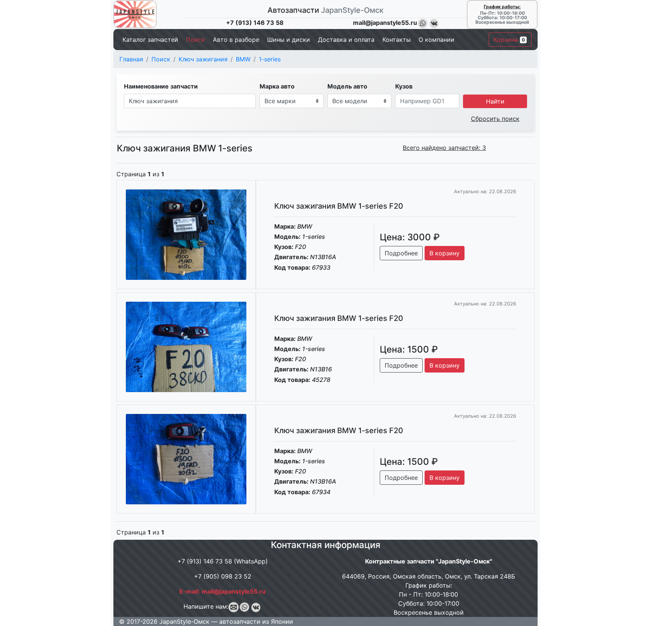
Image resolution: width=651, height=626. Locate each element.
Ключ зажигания (203, 59)
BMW (243, 59)
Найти (495, 101)
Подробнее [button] (401, 253)
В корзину (444, 253)
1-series (270, 59)
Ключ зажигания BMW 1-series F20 (338, 206)
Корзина (509, 39)
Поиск (160, 59)
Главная (131, 59)
